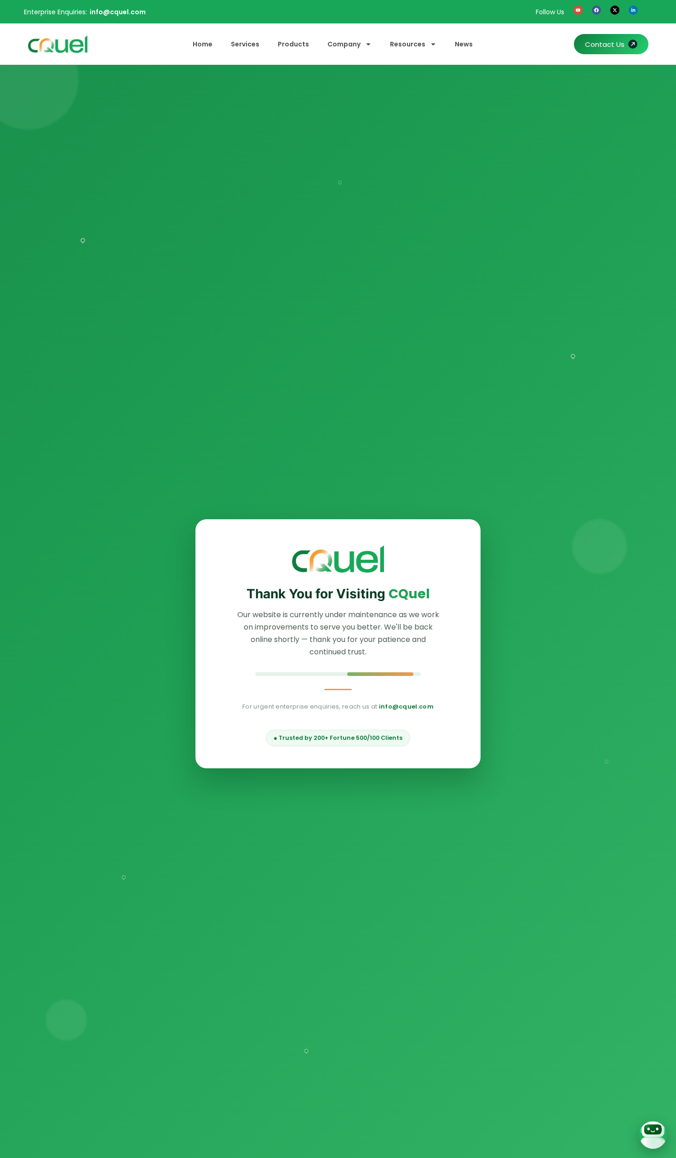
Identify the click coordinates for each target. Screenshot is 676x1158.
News (464, 44)
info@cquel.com (118, 12)
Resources (407, 44)
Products (293, 44)
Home (202, 44)
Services (245, 44)
